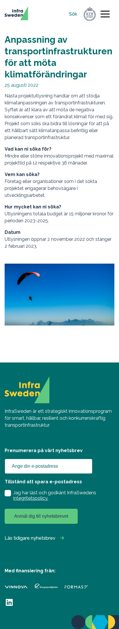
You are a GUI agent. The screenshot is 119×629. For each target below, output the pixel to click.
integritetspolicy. (30, 498)
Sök (73, 14)
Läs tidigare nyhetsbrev (30, 538)
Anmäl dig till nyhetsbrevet (41, 516)
